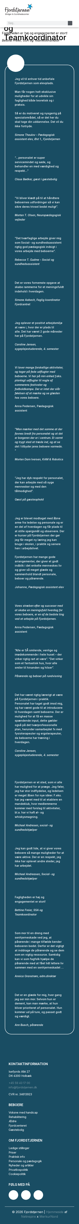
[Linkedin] (38, 1195)
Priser (12, 1152)
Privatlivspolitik (18, 1170)
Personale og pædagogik (25, 1161)
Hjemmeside (54, 1212)
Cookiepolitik (17, 1174)
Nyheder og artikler (21, 1165)
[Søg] (70, 23)
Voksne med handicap (23, 1112)
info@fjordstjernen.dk (23, 1087)
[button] (69, 12)
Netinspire (28, 1216)
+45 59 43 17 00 (19, 1083)
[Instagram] (26, 1195)
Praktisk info (17, 1156)
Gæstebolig (16, 1130)
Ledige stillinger (19, 1148)
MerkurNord (49, 1216)
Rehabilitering (17, 1117)
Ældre (12, 1121)
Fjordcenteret (18, 1125)
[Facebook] (13, 1195)
